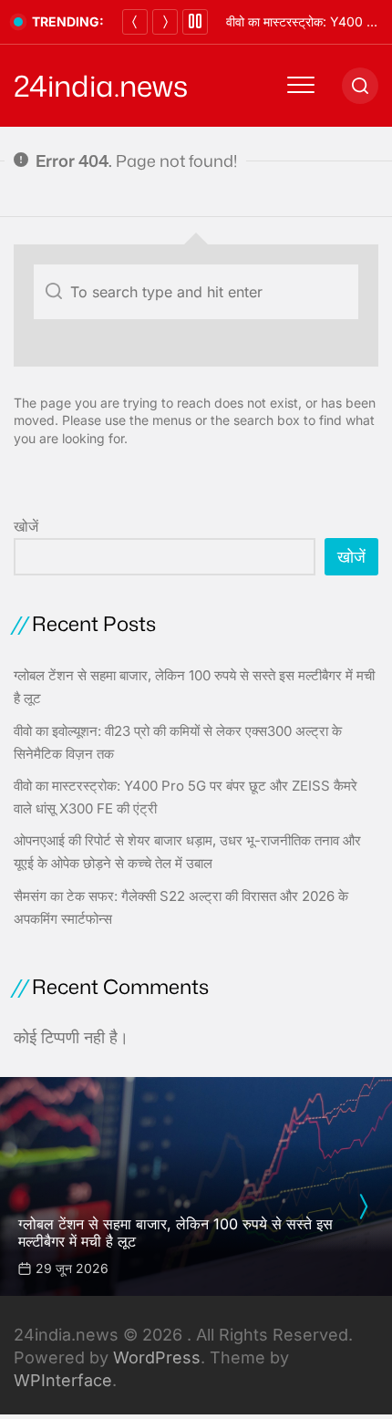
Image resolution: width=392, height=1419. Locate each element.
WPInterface (63, 1380)
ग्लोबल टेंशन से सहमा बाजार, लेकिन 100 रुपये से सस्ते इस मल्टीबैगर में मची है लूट (175, 1232)
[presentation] (363, 1206)
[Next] (165, 22)
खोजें (26, 526)
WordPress (157, 1357)
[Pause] (195, 22)
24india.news (101, 86)
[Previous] (135, 22)
